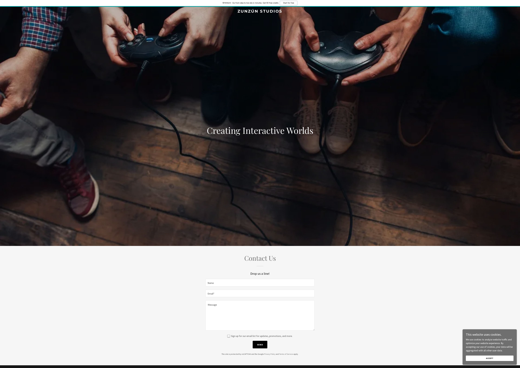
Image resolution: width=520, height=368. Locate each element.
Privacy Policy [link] (269, 354)
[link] (260, 11)
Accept (489, 358)
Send (260, 344)
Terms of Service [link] (286, 354)
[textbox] (259, 282)
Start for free (288, 3)
